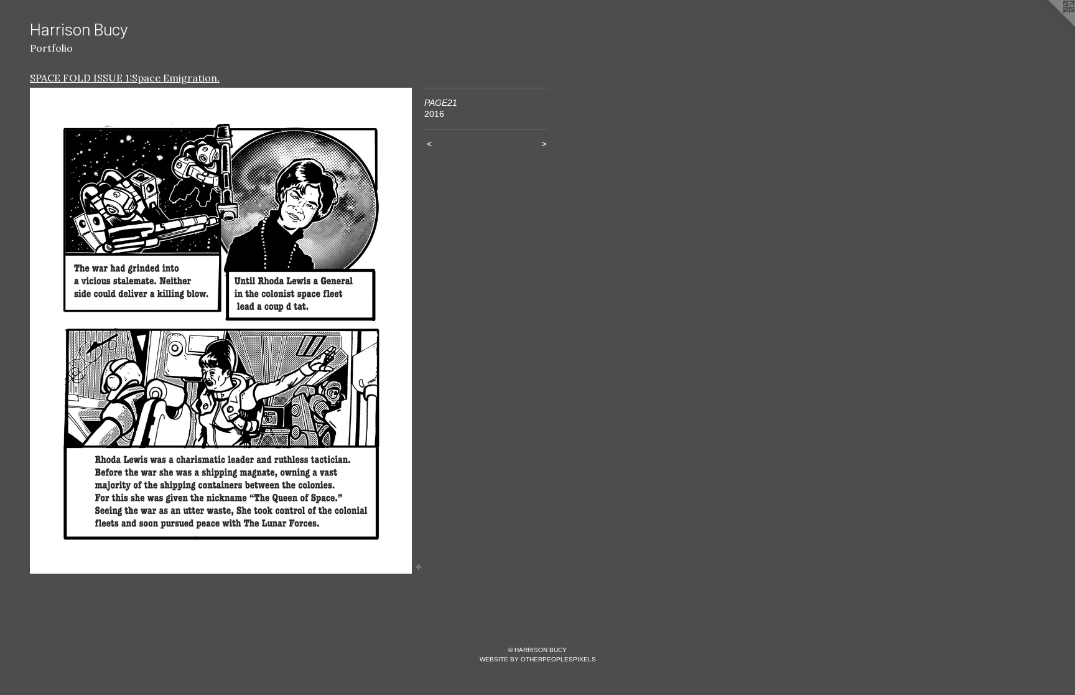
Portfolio (51, 48)
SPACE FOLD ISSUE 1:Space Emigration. (125, 78)
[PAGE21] (221, 331)
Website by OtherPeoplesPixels (538, 659)
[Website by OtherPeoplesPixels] (1050, 25)
